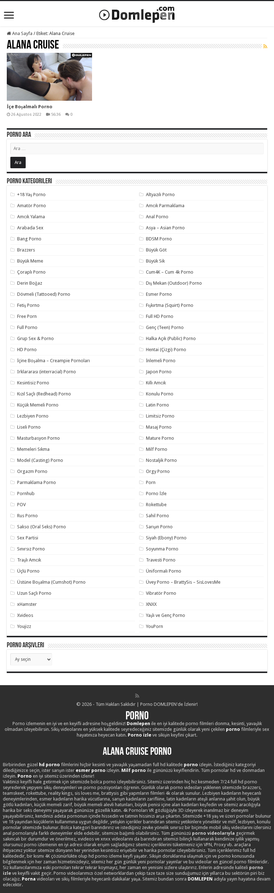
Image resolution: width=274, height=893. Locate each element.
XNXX (151, 604)
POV (21, 504)
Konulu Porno (159, 393)
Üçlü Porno (28, 571)
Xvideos (25, 615)
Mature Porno (160, 438)
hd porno (49, 764)
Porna (29, 879)
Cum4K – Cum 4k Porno (169, 272)
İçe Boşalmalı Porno (29, 106)
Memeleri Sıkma (33, 449)
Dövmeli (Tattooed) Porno (43, 294)
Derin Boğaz (29, 283)
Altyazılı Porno (160, 194)
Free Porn (27, 316)
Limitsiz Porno (160, 416)
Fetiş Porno (28, 305)
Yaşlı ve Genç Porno (165, 615)
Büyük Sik (155, 261)
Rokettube (156, 504)
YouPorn (154, 626)
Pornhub (26, 493)
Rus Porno (27, 515)
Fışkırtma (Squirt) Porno (169, 305)
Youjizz (24, 626)
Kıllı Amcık (156, 382)
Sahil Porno (157, 515)
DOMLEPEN (200, 879)
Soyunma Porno (162, 549)
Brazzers (26, 250)
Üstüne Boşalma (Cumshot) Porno (51, 582)
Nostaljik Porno (161, 460)
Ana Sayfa (21, 33)
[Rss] (137, 696)
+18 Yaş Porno (31, 194)
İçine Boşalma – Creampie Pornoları (53, 360)
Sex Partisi (27, 537)
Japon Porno (159, 371)
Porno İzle (156, 493)
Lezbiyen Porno (33, 416)
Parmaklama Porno (36, 482)
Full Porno (27, 327)
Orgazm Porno (32, 471)
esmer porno (91, 770)
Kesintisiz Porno (33, 382)
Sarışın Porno (159, 526)
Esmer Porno (159, 294)
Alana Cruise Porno (137, 752)
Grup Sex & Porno (35, 338)
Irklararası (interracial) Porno (46, 371)
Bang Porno (29, 238)
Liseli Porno (29, 427)
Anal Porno (157, 216)
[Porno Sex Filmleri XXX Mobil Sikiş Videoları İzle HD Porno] (137, 13)
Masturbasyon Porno (38, 438)
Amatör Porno (31, 205)
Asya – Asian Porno (165, 227)
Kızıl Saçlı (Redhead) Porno (44, 393)
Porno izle (139, 735)
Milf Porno (156, 449)
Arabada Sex (30, 227)
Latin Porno (157, 405)
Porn (151, 482)
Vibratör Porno (161, 593)
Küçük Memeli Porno (38, 405)
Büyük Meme (30, 261)
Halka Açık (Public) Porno (171, 338)
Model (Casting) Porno (40, 460)
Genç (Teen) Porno (165, 327)
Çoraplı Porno (31, 272)
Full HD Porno (159, 316)
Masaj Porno (159, 427)
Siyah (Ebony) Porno (166, 537)
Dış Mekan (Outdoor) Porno (174, 283)
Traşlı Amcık (29, 560)
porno (233, 729)
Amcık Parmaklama (165, 205)
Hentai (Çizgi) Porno (166, 349)
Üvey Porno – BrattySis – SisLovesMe (183, 582)
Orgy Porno (158, 471)
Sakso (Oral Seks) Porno (41, 526)
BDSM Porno (159, 238)
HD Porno (27, 349)
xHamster (27, 604)
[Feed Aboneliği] (265, 46)
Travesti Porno (161, 560)
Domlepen (138, 723)
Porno (137, 716)
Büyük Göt (156, 250)
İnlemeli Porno (161, 360)
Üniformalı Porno (163, 571)
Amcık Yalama (31, 216)
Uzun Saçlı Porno (34, 593)
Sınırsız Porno (31, 549)
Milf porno (133, 770)
